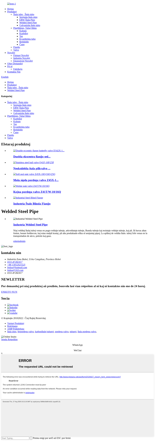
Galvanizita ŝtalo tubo (29, 25)
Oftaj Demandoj (15, 63)
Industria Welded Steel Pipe (30, 224)
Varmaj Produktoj (15, 323)
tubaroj (73, 331)
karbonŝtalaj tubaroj (44, 331)
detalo (22, 241)
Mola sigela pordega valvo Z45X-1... (36, 180)
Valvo (16, 50)
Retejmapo (12, 326)
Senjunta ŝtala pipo (28, 17)
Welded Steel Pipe (28, 22)
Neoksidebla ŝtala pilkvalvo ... (31, 168)
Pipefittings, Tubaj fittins (25, 28)
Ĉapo (22, 44)
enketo (16, 241)
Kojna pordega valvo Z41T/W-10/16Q (37, 191)
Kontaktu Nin (13, 71)
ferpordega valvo (26, 331)
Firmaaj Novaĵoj (21, 55)
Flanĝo (16, 47)
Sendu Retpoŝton (9, 339)
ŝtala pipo (11, 331)
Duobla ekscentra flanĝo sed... (32, 156)
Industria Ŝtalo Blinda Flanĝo (32, 203)
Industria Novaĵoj (21, 58)
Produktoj (12, 11)
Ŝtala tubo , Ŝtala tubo (23, 14)
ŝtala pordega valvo (87, 331)
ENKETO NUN (9, 292)
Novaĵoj (11, 52)
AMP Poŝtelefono (15, 329)
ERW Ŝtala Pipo (27, 20)
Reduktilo (24, 41)
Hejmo (10, 9)
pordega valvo (62, 331)
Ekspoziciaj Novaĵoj (23, 61)
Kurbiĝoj (23, 33)
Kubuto (23, 30)
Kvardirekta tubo (27, 39)
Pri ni (9, 66)
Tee (21, 36)
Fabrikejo (17, 69)
